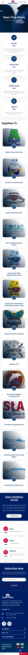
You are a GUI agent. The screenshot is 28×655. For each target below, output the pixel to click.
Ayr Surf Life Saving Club (14, 182)
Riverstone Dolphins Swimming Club (14, 395)
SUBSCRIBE (14, 585)
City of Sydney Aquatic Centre (14, 244)
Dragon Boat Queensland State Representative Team (14, 304)
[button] (3, 2)
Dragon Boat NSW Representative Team (14, 274)
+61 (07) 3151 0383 (14, 543)
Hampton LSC (14, 364)
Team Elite (6, 644)
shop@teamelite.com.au (15, 531)
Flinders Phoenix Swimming (14, 334)
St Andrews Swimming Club (14, 425)
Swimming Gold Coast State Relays (14, 456)
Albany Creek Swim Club (14, 152)
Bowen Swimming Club (14, 213)
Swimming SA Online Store (14, 485)
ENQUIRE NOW (14, 516)
